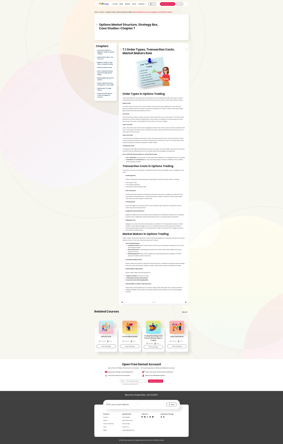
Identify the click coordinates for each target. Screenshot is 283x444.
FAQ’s (104, 427)
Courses (114, 4)
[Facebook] (142, 417)
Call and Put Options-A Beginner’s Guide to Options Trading (105, 52)
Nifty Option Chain (127, 420)
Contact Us (125, 427)
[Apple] (161, 417)
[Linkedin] (150, 417)
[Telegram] (144, 417)
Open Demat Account (167, 4)
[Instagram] (147, 417)
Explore (105, 420)
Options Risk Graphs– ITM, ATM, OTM (105, 58)
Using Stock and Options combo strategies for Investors (104, 95)
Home (96, 12)
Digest (105, 430)
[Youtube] (152, 417)
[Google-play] (164, 417)
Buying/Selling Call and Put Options (105, 79)
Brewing (127, 4)
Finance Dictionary (108, 424)
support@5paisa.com (128, 430)
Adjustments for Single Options (104, 89)
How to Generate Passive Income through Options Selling (105, 72)
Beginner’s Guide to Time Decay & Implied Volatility (105, 63)
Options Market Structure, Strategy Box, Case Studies (105, 84)
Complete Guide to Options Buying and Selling (118, 12)
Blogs (121, 4)
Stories (134, 4)
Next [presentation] (187, 49)
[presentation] (122, 302)
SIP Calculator (126, 417)
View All (184, 312)
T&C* (137, 384)
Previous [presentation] (121, 49)
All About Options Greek (104, 67)
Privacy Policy (126, 424)
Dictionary (141, 4)
